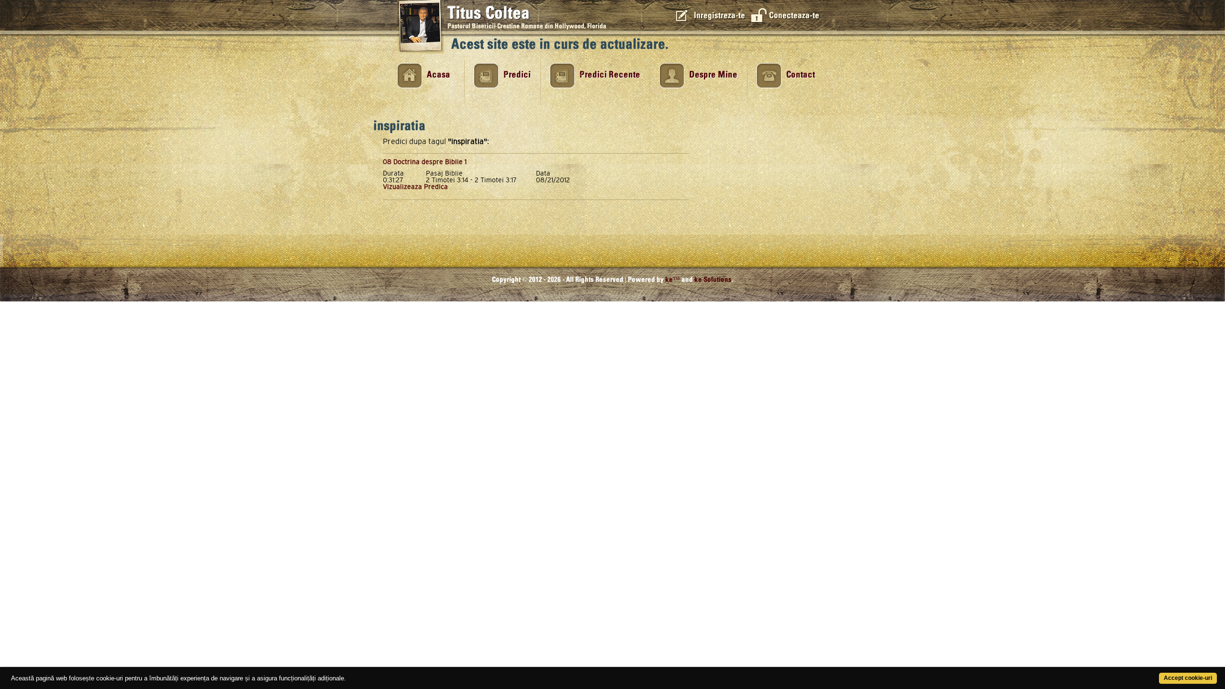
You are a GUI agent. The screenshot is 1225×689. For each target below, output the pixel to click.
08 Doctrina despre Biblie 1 (425, 162)
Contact (800, 75)
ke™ (672, 280)
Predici (517, 75)
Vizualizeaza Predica (415, 186)
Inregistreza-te (719, 15)
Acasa (438, 75)
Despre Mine (713, 75)
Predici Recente (609, 75)
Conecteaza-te (794, 15)
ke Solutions (713, 280)
